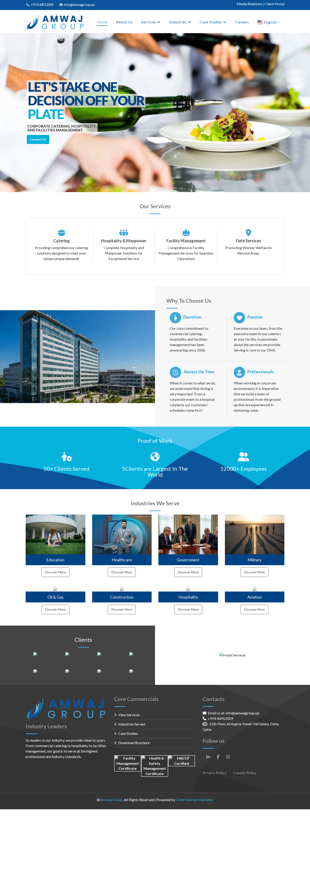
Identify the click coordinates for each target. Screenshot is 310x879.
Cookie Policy (245, 772)
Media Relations (249, 4)
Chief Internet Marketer (194, 799)
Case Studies (128, 733)
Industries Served (131, 724)
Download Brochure (134, 742)
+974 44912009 (42, 4)
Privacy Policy (214, 772)
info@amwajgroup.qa (79, 4)
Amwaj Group (111, 799)
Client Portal (274, 4)
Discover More (55, 572)
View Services (129, 715)
